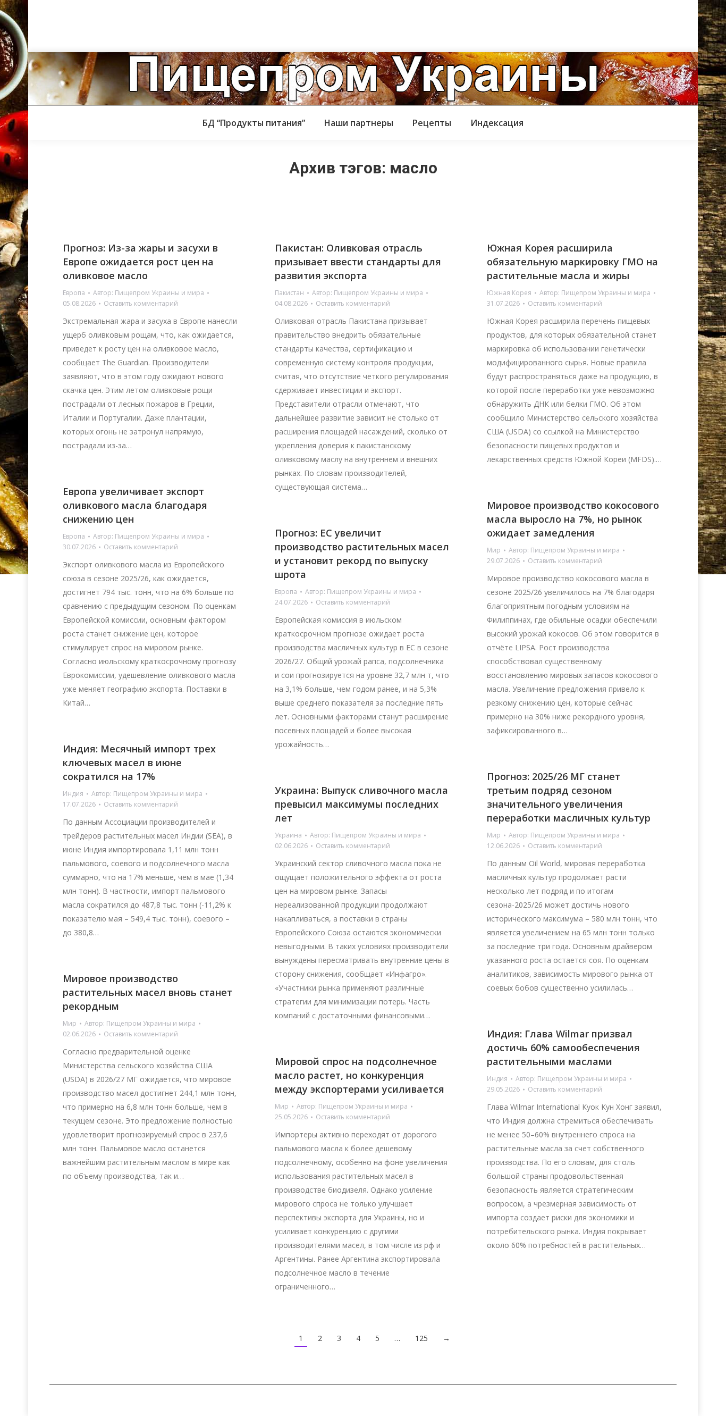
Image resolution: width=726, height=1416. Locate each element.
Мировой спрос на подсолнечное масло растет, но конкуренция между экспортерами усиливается (359, 1075)
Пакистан (289, 292)
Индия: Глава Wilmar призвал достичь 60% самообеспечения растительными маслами (563, 1047)
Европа (74, 292)
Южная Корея (509, 292)
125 (421, 1338)
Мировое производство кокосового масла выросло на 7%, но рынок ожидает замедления (573, 519)
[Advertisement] (193, 24)
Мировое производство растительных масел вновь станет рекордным (147, 992)
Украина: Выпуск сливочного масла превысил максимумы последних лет (361, 804)
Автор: (148, 292)
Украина (288, 835)
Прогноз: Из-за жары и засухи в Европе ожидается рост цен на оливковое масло (140, 261)
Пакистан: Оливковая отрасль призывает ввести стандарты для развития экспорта (358, 261)
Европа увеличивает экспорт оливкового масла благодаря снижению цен (135, 505)
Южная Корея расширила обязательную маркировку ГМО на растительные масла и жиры (572, 261)
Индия (73, 793)
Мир (494, 550)
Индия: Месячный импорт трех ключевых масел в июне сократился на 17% (139, 762)
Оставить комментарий (141, 303)
